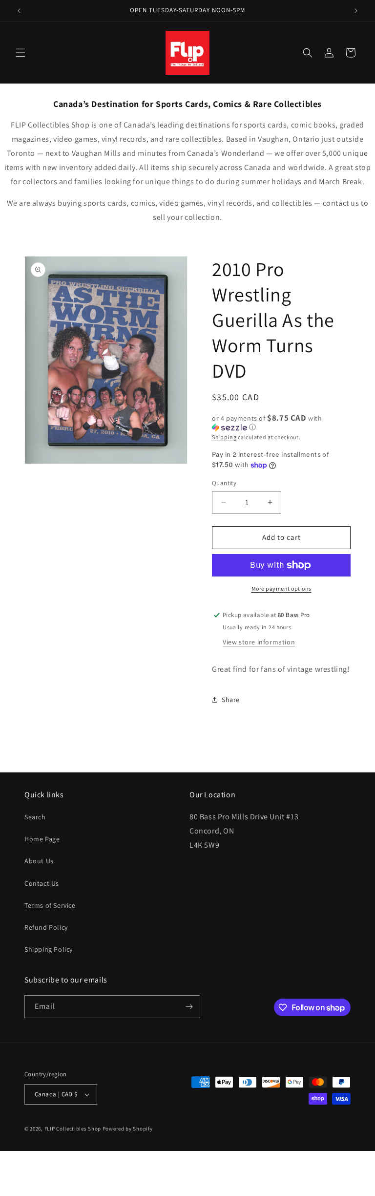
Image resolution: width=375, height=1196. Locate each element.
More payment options (281, 588)
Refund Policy (46, 927)
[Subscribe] (189, 1006)
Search (35, 816)
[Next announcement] (356, 10)
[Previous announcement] (19, 10)
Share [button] (231, 699)
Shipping (224, 437)
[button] (20, 53)
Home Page (42, 838)
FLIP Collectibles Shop (72, 1128)
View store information (259, 642)
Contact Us (41, 883)
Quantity (224, 483)
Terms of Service (50, 905)
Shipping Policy (48, 949)
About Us (39, 860)
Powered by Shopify (128, 1128)
